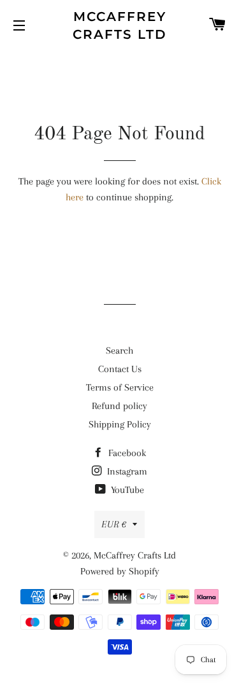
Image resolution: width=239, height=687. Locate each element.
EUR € (113, 524)
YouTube (126, 490)
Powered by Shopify (119, 571)
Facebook (126, 453)
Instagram (126, 471)
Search (119, 350)
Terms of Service (120, 387)
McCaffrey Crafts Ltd (120, 25)
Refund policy (119, 406)
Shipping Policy (120, 424)
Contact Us (119, 369)
